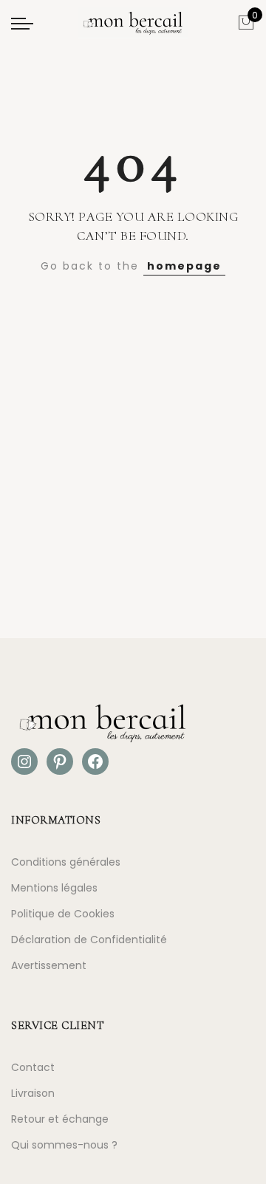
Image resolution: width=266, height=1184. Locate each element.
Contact (33, 1067)
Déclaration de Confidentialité (89, 939)
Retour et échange (60, 1119)
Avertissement (48, 965)
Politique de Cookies (63, 913)
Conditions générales (65, 862)
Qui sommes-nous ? (64, 1144)
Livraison (33, 1093)
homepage (184, 266)
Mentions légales (54, 887)
